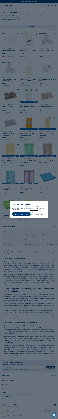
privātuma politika (34, 209)
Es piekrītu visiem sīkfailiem (21, 214)
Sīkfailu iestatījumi (38, 214)
